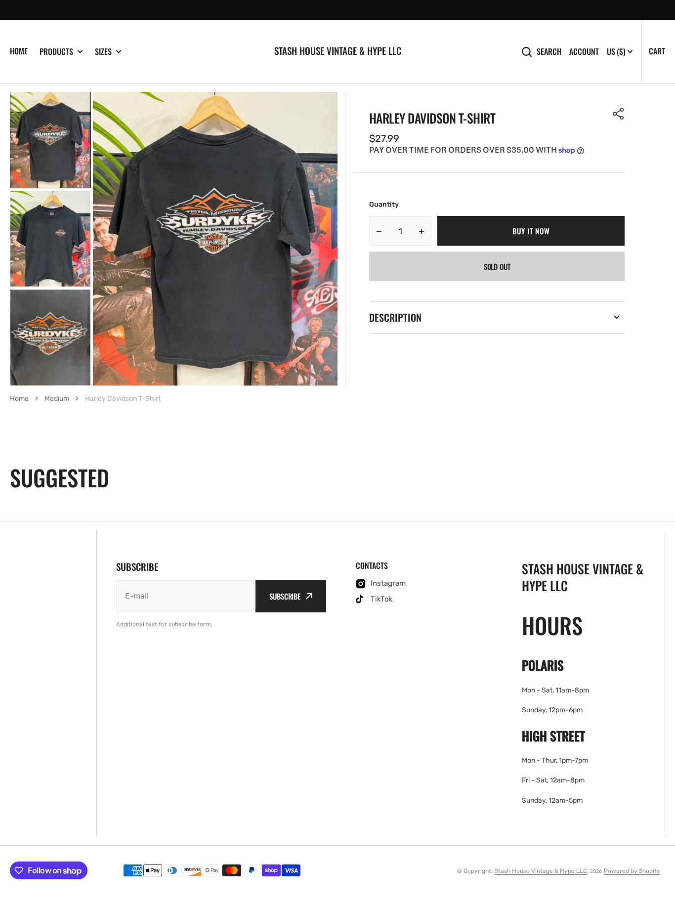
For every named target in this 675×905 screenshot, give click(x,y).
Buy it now (530, 230)
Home (19, 51)
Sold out (497, 266)
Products (56, 51)
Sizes (103, 51)
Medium (56, 398)
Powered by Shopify (632, 870)
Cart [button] (657, 51)
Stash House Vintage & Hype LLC (541, 870)
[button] (619, 114)
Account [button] (584, 51)
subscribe (284, 596)
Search (549, 51)
